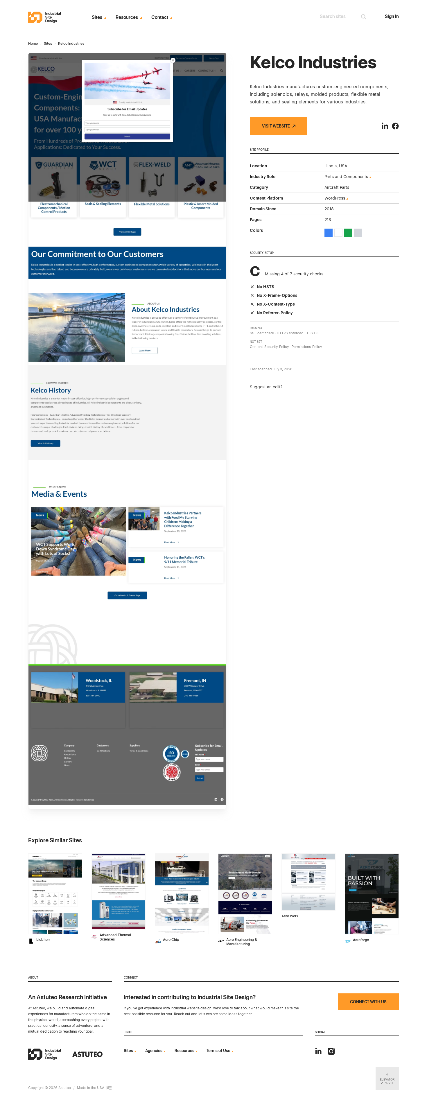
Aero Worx (289, 916)
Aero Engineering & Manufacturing (241, 942)
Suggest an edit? (266, 387)
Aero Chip (171, 940)
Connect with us (368, 1001)
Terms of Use (218, 1050)
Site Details (40, 856)
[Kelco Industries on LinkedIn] (384, 126)
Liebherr (43, 940)
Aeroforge (361, 940)
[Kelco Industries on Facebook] (395, 126)
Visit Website (276, 126)
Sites (97, 17)
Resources (127, 17)
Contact (159, 17)
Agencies (153, 1050)
